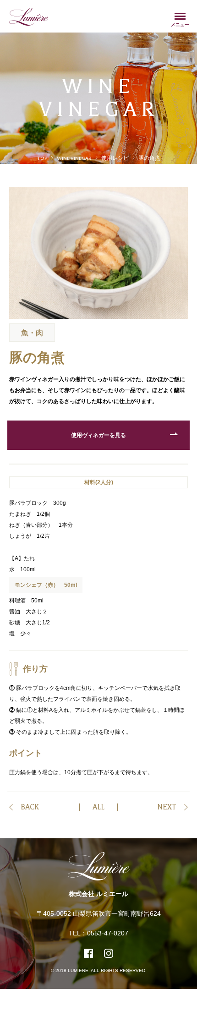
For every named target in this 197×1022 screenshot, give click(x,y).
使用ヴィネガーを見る (98, 435)
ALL (98, 807)
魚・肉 (32, 333)
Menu (180, 16)
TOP (42, 158)
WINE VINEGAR (74, 158)
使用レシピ (115, 158)
